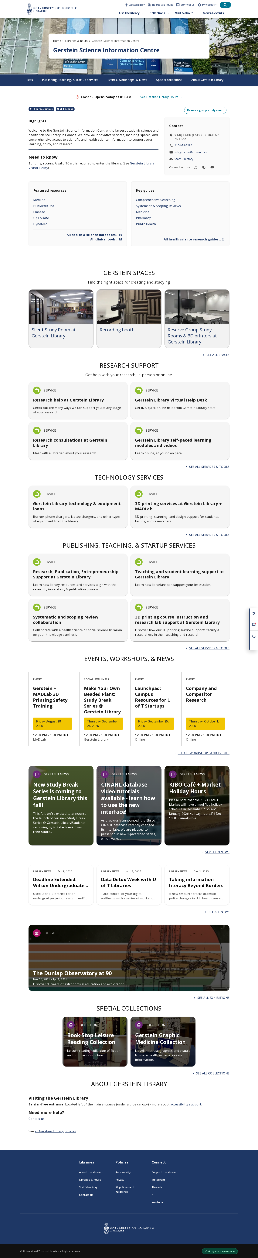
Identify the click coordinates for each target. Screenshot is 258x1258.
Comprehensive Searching (155, 200)
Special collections (169, 80)
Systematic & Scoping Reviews (158, 206)
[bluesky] (203, 167)
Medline (39, 200)
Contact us (37, 1119)
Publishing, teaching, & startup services (70, 80)
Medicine (142, 212)
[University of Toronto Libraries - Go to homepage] (129, 1233)
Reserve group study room (205, 110)
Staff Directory (184, 159)
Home (57, 41)
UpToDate (41, 218)
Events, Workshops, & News (127, 80)
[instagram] (195, 167)
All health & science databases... (92, 235)
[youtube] (212, 167)
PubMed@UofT (44, 206)
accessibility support (185, 1104)
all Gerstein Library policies (55, 1131)
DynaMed (40, 224)
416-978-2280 (183, 145)
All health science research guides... (192, 239)
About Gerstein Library (207, 80)
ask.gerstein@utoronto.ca (191, 152)
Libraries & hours (76, 41)
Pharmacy (143, 218)
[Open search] (225, 5)
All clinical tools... (104, 239)
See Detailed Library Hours (159, 97)
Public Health (146, 224)
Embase (39, 212)
